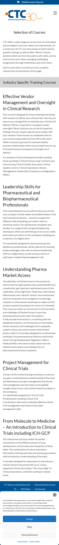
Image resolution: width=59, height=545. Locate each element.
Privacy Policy (23, 541)
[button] (54, 494)
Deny (29, 527)
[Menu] (55, 13)
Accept (29, 519)
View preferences (29, 534)
